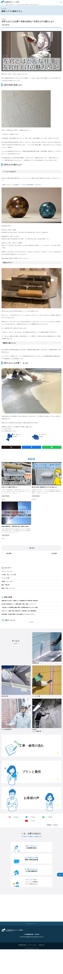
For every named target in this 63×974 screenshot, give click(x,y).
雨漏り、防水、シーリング (8, 588)
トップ (3, 4)
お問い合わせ (41, 945)
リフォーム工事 (5, 578)
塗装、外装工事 (5, 584)
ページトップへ (30, 923)
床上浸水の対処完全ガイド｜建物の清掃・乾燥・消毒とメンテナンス (18, 604)
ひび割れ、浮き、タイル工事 (9, 574)
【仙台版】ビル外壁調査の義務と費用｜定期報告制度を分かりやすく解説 (20, 607)
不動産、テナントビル (7, 581)
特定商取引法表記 (22, 945)
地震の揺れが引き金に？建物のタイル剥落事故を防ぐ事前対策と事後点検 (20, 600)
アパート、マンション (7, 571)
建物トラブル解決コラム (10, 4)
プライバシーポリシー (32, 945)
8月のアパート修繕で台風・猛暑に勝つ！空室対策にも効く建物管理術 (19, 610)
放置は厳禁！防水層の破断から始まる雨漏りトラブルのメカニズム (18, 614)
